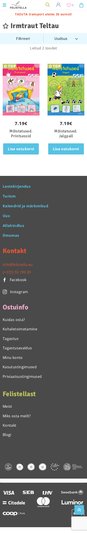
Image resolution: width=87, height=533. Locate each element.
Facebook (17, 279)
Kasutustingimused (20, 366)
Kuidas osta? (14, 319)
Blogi (7, 434)
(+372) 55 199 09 (17, 272)
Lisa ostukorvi (21, 148)
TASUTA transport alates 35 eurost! (43, 14)
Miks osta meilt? (17, 416)
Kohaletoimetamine (20, 329)
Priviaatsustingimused (22, 376)
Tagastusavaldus (17, 348)
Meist (7, 406)
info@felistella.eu (18, 264)
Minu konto (13, 357)
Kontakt (10, 425)
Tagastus (11, 338)
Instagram (19, 291)
